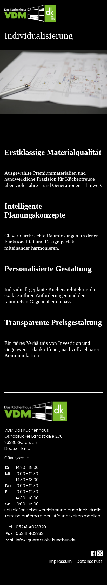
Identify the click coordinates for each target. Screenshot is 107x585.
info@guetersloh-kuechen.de (46, 540)
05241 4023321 (30, 533)
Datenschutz (89, 561)
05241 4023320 (31, 527)
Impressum (60, 561)
